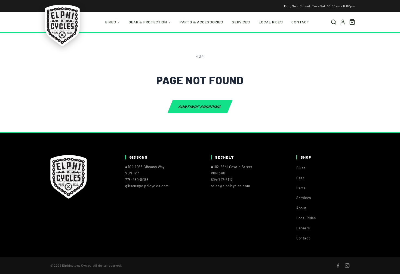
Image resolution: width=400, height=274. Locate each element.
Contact (300, 22)
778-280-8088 (136, 179)
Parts (301, 188)
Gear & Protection (148, 22)
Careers (303, 228)
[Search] (334, 22)
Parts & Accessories (201, 22)
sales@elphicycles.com (230, 186)
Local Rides (271, 22)
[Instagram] (347, 265)
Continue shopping (200, 106)
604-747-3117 (222, 179)
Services (241, 22)
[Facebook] (338, 265)
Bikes (110, 22)
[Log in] (343, 22)
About (301, 208)
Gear (300, 178)
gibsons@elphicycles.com (147, 186)
